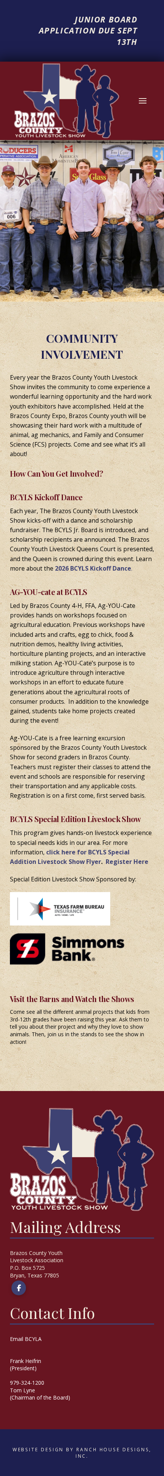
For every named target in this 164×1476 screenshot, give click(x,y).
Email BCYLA (26, 1338)
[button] (142, 101)
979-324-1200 (27, 1382)
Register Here (127, 861)
